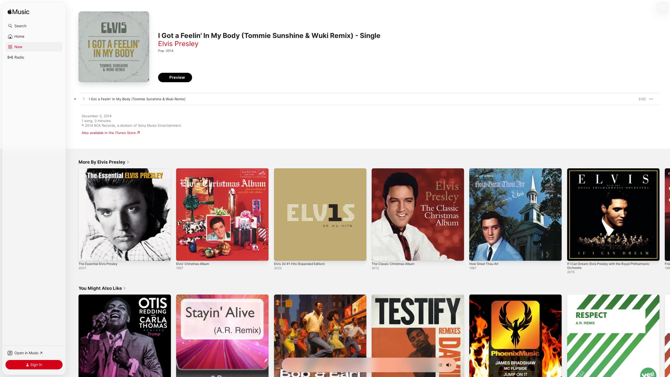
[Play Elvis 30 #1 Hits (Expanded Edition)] (280, 254)
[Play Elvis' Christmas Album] (183, 254)
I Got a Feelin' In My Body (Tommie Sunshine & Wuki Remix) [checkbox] (137, 99)
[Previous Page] (73, 214)
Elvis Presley (178, 44)
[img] (18, 12)
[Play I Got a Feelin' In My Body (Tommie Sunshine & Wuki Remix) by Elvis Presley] (84, 99)
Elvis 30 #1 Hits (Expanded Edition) (302, 170)
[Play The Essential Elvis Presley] (85, 254)
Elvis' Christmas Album (194, 170)
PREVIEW (640, 99)
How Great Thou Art (485, 170)
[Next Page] (664, 214)
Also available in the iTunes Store (109, 133)
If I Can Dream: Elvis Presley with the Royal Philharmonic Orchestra (612, 172)
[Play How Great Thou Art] (476, 254)
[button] (34, 25)
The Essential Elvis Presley (100, 170)
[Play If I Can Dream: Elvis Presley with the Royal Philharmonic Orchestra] (574, 254)
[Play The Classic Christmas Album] (378, 254)
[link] (104, 162)
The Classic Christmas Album (395, 170)
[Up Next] (440, 365)
